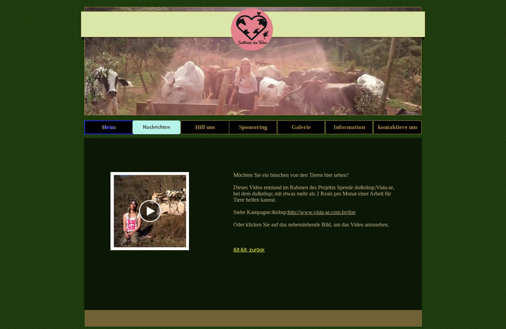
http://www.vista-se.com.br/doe (322, 212)
